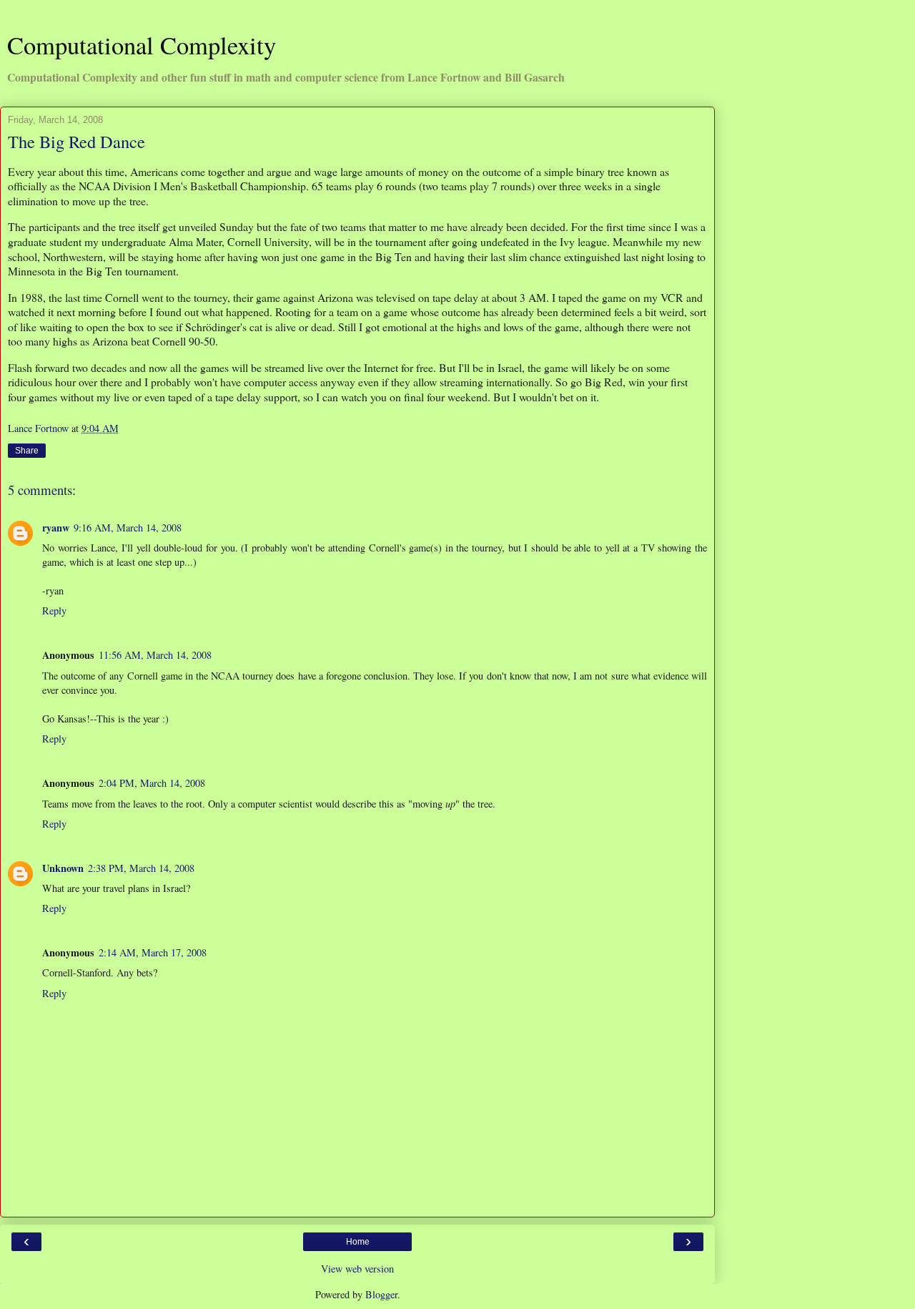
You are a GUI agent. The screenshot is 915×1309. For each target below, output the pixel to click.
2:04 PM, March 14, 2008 (152, 783)
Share (27, 451)
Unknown (63, 868)
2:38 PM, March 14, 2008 (141, 868)
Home (358, 1242)
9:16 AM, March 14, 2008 (128, 527)
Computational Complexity (141, 45)
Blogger (381, 1294)
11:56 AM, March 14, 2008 (155, 655)
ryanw (55, 527)
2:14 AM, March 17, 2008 (153, 952)
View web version (357, 1268)
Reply (54, 610)
